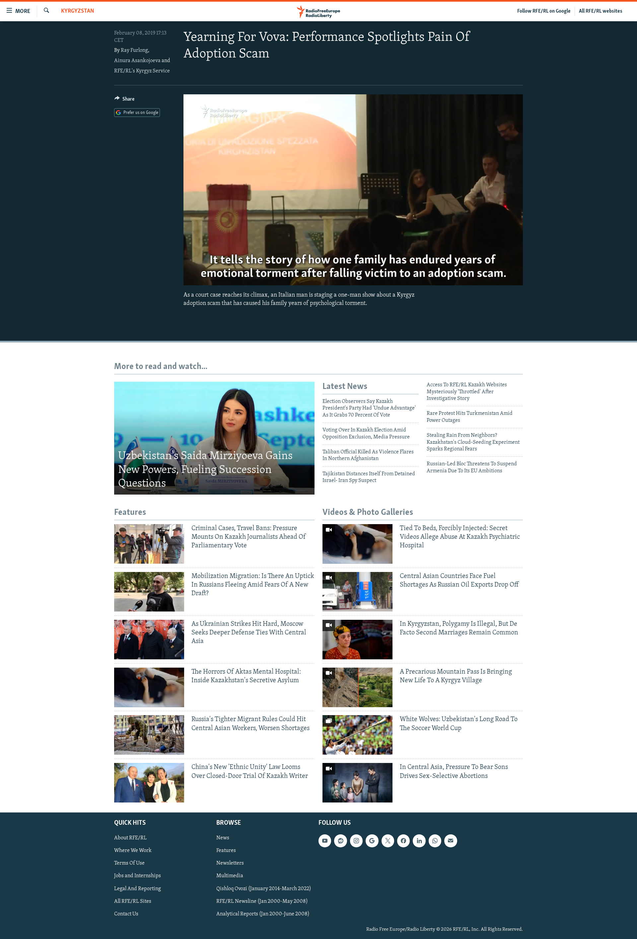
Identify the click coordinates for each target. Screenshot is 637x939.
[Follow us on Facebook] (403, 841)
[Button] (124, 100)
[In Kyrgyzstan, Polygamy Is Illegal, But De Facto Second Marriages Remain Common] (357, 639)
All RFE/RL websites (600, 11)
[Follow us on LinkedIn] (419, 841)
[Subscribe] (450, 841)
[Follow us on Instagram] (356, 841)
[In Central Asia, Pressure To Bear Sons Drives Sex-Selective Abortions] (357, 782)
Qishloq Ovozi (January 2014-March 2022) (263, 889)
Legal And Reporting (137, 889)
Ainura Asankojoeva (137, 60)
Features (226, 851)
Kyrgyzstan (77, 11)
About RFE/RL (130, 838)
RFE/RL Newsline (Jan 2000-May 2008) (262, 901)
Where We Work (133, 851)
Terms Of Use (129, 863)
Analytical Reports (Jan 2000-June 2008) (263, 914)
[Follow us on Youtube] (324, 841)
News (222, 838)
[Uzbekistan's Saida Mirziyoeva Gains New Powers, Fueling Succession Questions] (214, 438)
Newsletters (230, 863)
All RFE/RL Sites (132, 901)
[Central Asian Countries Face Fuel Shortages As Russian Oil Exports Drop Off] (357, 591)
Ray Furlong (134, 50)
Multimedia (229, 876)
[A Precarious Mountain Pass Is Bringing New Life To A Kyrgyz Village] (357, 687)
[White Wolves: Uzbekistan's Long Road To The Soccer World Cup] (357, 735)
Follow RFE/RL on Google (544, 11)
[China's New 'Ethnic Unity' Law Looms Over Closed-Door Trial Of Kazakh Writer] (149, 782)
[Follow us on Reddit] (340, 841)
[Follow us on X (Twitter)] (388, 841)
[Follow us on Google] (372, 841)
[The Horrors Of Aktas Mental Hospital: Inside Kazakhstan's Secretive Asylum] (149, 687)
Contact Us (126, 914)
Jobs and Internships (137, 876)
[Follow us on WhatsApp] (435, 841)
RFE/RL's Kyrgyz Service (142, 71)
